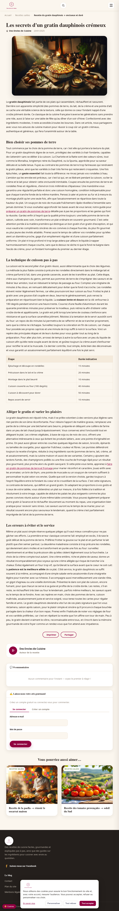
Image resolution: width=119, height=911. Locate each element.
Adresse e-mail (17, 716)
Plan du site (10, 886)
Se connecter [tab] (19, 709)
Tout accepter (88, 903)
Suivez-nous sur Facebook (23, 866)
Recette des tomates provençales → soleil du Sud (87, 809)
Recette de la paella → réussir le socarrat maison (27, 809)
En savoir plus (29, 903)
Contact (8, 880)
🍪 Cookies (9, 906)
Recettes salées (22, 15)
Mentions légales (13, 891)
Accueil (8, 15)
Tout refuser (70, 903)
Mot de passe (16, 729)
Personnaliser (53, 903)
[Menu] (111, 5)
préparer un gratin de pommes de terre (28, 211)
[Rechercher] (63, 5)
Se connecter (20, 744)
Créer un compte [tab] (40, 709)
